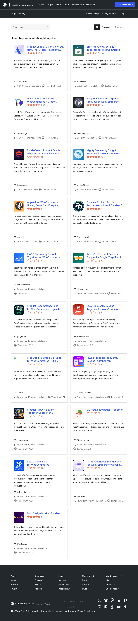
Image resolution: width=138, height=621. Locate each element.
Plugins (38, 584)
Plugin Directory (18, 13)
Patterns (38, 589)
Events (85, 580)
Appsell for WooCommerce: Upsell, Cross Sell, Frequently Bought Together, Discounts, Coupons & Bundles (44, 204)
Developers (63, 584)
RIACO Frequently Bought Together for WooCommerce (44, 256)
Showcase (39, 576)
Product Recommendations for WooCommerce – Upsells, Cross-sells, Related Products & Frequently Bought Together (45, 307)
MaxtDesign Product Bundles (43, 513)
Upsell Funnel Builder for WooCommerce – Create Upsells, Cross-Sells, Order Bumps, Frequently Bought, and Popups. (45, 100)
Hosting (14, 584)
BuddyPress (112, 589)
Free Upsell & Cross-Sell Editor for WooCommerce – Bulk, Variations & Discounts (44, 359)
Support (62, 580)
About (13, 576)
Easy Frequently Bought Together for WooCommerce (103, 307)
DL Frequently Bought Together (105, 409)
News (13, 580)
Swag (85, 589)
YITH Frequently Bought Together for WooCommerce (103, 48)
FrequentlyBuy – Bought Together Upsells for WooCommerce (40, 411)
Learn (60, 576)
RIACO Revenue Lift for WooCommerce (38, 463)
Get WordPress (125, 5)
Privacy (14, 589)
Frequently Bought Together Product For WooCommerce (103, 100)
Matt (109, 580)
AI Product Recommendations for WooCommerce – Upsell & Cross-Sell (104, 463)
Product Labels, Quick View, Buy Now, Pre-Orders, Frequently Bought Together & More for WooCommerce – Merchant (45, 48)
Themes (38, 580)
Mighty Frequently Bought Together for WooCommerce (103, 152)
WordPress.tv (65, 589)
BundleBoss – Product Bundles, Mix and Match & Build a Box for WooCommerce (45, 152)
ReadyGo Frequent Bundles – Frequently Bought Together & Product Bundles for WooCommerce (104, 256)
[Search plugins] (47, 27)
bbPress (111, 584)
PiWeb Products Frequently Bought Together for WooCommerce (102, 359)
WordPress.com (114, 576)
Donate (86, 584)
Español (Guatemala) (45, 604)
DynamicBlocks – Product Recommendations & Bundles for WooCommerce (105, 204)
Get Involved (88, 576)
